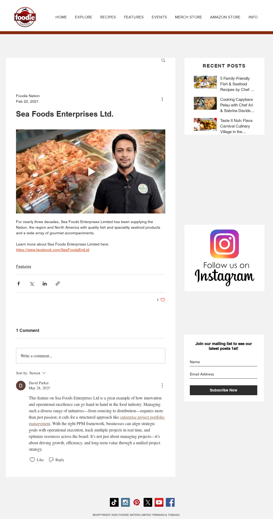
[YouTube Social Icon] (159, 502)
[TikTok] (114, 502)
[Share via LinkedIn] (44, 283)
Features (23, 266)
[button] (108, 17)
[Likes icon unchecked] (32, 460)
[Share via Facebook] (18, 283)
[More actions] (162, 99)
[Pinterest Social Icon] (136, 502)
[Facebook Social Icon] (170, 502)
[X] (147, 502)
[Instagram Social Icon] (125, 502)
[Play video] (90, 171)
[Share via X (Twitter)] (31, 283)
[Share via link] (57, 283)
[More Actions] (162, 385)
